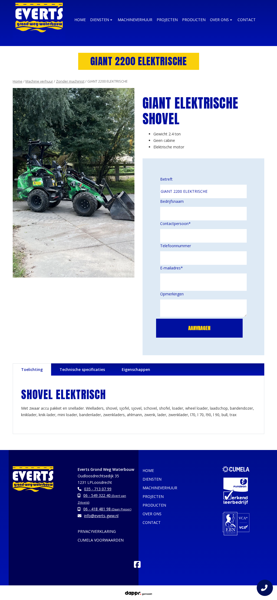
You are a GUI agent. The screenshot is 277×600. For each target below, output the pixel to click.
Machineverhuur (135, 19)
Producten (194, 19)
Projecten (167, 19)
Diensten (99, 19)
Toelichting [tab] (32, 369)
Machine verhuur (39, 81)
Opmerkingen (172, 293)
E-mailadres (171, 267)
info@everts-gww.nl (101, 515)
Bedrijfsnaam (172, 201)
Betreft (166, 179)
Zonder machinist (70, 81)
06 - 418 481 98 (107, 508)
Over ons (219, 19)
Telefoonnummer (175, 245)
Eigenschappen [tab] (136, 369)
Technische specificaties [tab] (82, 369)
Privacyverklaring (97, 531)
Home (17, 81)
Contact (247, 19)
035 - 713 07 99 (97, 488)
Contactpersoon (175, 223)
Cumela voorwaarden (101, 540)
